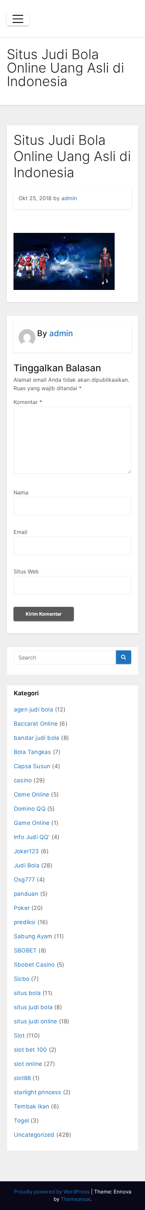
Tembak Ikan (31, 1106)
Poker (22, 908)
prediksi (25, 922)
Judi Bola (26, 865)
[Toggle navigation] (18, 19)
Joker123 (26, 851)
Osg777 (24, 879)
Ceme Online (31, 794)
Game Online (32, 822)
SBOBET (25, 950)
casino (23, 780)
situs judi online (35, 1021)
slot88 (22, 1078)
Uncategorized (34, 1134)
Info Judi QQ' (32, 837)
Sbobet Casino (34, 964)
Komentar (27, 402)
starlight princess (37, 1092)
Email (20, 532)
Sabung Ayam (33, 936)
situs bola (27, 993)
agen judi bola (33, 709)
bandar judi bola (36, 737)
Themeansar (75, 1199)
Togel (21, 1120)
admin (69, 198)
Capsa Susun (32, 766)
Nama (20, 492)
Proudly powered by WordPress (52, 1191)
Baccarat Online (36, 723)
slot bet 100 (30, 1049)
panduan (26, 893)
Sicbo (21, 978)
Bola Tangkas (32, 752)
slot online (28, 1063)
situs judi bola (33, 1007)
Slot (19, 1035)
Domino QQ (30, 808)
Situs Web (26, 571)
